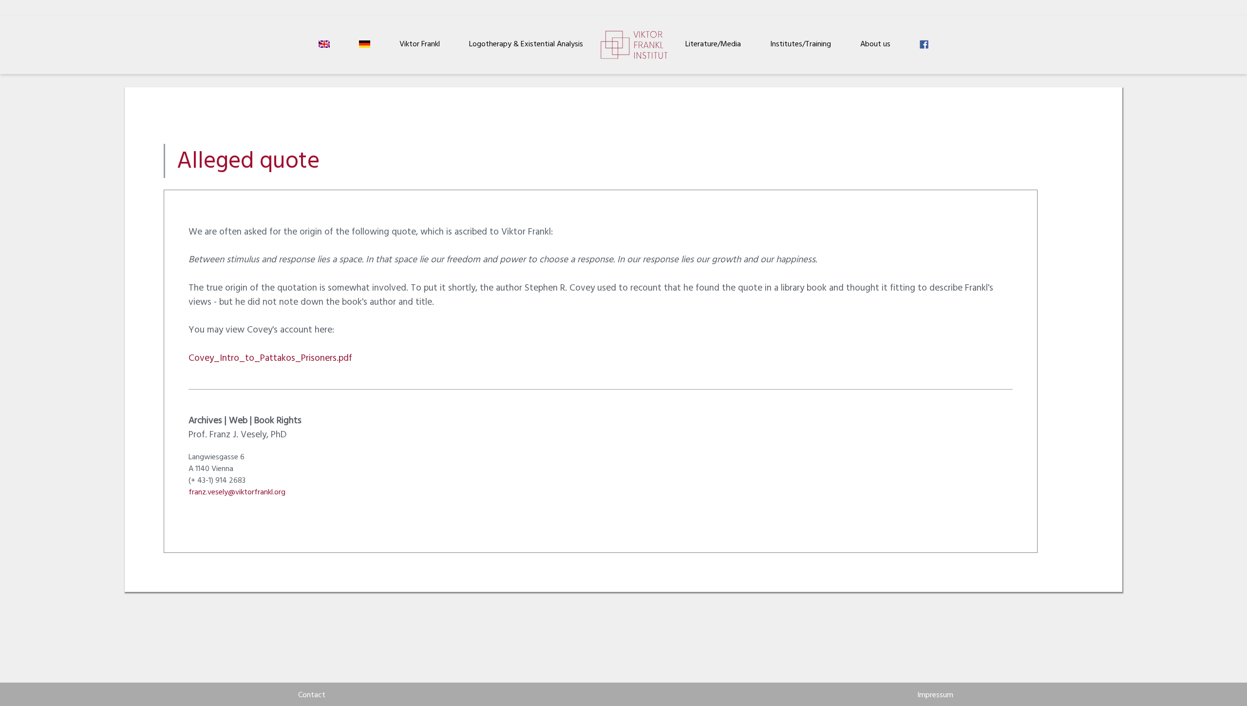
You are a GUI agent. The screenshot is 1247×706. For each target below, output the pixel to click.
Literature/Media (713, 45)
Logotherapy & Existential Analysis (526, 45)
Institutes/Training (800, 45)
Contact (311, 695)
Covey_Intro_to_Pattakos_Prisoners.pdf (270, 359)
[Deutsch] (364, 45)
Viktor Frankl (419, 45)
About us (875, 45)
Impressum (935, 695)
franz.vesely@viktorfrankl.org (237, 493)
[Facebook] (924, 45)
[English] (324, 45)
